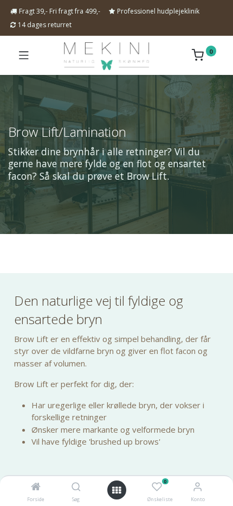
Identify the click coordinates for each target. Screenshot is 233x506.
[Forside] (36, 487)
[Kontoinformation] (197, 486)
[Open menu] (116, 490)
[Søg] (76, 487)
